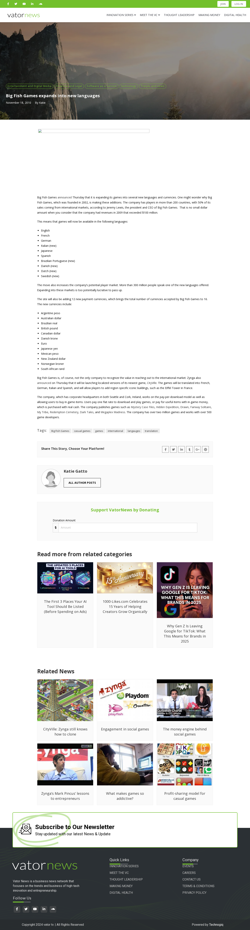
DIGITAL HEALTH (121, 893)
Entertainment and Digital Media (30, 86)
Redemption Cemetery (64, 412)
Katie (42, 102)
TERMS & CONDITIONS (198, 886)
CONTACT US (191, 879)
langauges (134, 431)
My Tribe (42, 412)
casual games (82, 431)
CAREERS (189, 873)
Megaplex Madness (113, 412)
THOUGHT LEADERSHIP (126, 879)
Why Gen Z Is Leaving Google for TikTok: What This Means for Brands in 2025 (185, 634)
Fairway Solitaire (200, 407)
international (115, 431)
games (99, 431)
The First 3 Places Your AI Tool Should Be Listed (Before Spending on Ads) (65, 606)
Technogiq (216, 924)
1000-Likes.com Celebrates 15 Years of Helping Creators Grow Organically (125, 606)
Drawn (184, 407)
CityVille (152, 383)
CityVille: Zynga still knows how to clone (65, 731)
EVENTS (188, 866)
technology (128, 86)
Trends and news (152, 86)
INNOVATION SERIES (124, 866)
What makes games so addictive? (125, 796)
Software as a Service (102, 86)
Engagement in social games (125, 729)
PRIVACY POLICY (194, 893)
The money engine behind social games (185, 731)
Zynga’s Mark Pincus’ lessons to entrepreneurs (65, 796)
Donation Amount (64, 520)
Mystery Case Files (142, 407)
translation (151, 431)
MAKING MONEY (121, 886)
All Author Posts (82, 482)
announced (65, 197)
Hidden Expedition (167, 407)
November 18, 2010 (18, 102)
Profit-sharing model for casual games (184, 796)
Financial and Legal (69, 86)
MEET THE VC (119, 873)
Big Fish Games (60, 431)
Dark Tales (87, 412)
